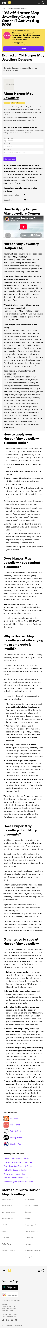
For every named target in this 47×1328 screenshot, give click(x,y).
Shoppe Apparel (30, 1225)
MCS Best (5, 1238)
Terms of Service (7, 1325)
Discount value (8, 144)
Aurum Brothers (7, 1206)
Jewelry (7, 103)
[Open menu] (39, 3)
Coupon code (8, 138)
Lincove (4, 1257)
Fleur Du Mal (29, 1238)
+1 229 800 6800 (11, 1314)
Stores (9, 8)
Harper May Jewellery (18, 96)
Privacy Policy (17, 1325)
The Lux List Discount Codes (15, 1158)
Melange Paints (30, 1257)
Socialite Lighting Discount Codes (18, 1181)
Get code (23, 48)
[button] (23, 37)
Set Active (28, 1244)
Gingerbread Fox (7, 1218)
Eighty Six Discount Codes (14, 1170)
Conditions (7, 150)
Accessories (20, 103)
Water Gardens (30, 1199)
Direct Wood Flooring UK (33, 1250)
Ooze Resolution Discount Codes (17, 1166)
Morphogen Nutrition (9, 1212)
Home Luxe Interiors (8, 1250)
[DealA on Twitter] (3, 1320)
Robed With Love (7, 1199)
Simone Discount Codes (14, 1174)
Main (3, 8)
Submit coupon (10, 159)
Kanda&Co (28, 1212)
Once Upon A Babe (31, 1206)
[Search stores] (43, 3)
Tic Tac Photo (6, 1244)
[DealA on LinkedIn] (16, 1320)
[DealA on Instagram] (7, 1320)
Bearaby (27, 1218)
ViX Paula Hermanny (31, 1231)
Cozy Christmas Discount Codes (17, 1162)
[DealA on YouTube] (11, 1320)
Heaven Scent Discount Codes (16, 1177)
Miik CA (4, 1225)
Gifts (13, 103)
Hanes (4, 1231)
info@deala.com (11, 1316)
